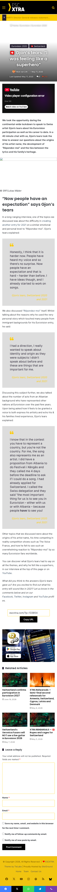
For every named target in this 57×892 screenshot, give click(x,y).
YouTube (7, 573)
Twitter (17, 596)
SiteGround (47, 866)
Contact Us (36, 871)
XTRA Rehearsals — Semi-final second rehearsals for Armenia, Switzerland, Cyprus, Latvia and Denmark (42, 697)
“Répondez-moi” (32, 310)
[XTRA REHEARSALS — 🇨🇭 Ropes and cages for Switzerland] (42, 720)
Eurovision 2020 (39, 25)
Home (15, 25)
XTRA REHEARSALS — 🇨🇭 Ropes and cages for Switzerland (42, 732)
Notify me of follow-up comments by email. (26, 834)
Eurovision (25, 25)
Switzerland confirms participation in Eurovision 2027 (14, 692)
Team (26, 871)
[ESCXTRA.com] (16, 7)
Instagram (28, 596)
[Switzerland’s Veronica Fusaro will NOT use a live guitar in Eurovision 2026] (14, 720)
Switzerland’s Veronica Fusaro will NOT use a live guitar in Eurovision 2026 (13, 734)
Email (5, 810)
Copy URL (29, 619)
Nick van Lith (22, 72)
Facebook (7, 596)
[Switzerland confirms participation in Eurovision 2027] (14, 680)
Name (6, 797)
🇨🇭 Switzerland (38, 46)
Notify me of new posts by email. (21, 840)
